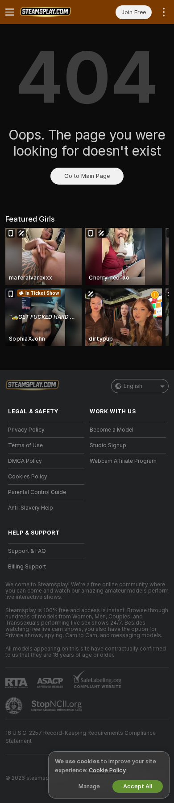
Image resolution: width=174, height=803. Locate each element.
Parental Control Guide (37, 492)
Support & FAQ (27, 551)
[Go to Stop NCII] (57, 705)
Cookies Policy (27, 477)
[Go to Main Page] (53, 12)
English (133, 386)
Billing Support (27, 567)
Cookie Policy (107, 770)
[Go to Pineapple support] (14, 705)
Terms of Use (25, 445)
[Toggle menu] (10, 12)
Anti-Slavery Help (30, 508)
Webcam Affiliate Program (123, 461)
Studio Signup (108, 445)
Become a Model (111, 430)
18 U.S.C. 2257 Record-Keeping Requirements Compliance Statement (80, 737)
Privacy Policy (26, 430)
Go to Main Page (87, 176)
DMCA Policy (25, 461)
